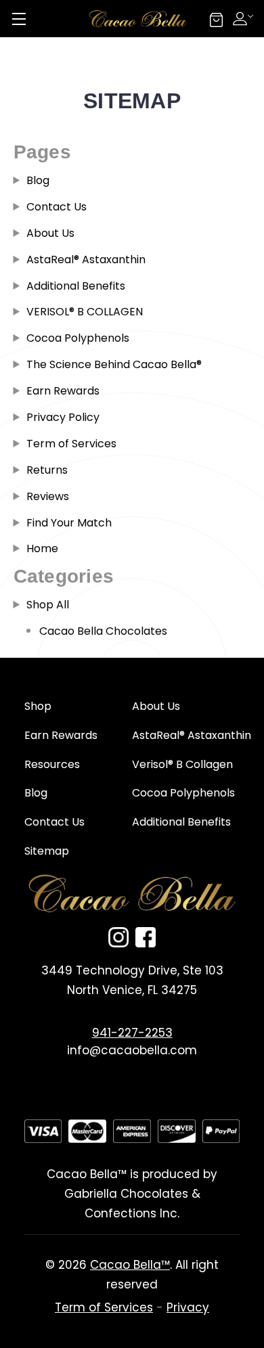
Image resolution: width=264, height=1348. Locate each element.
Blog (37, 180)
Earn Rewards (63, 391)
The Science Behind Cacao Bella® (114, 364)
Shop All (47, 604)
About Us (50, 233)
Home (42, 548)
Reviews (47, 496)
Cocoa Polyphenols (77, 338)
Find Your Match (69, 523)
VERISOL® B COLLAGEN (84, 311)
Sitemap (46, 851)
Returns (47, 470)
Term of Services (71, 443)
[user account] (245, 16)
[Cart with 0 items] (216, 18)
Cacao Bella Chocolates (103, 631)
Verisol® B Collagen (182, 764)
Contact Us (56, 207)
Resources (52, 764)
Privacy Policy (63, 417)
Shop (37, 706)
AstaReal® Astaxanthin (86, 259)
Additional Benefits (75, 286)
